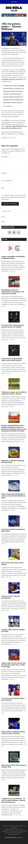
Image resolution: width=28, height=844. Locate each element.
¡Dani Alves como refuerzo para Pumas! (12, 563)
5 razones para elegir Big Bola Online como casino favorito (11, 359)
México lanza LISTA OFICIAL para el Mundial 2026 (14, 766)
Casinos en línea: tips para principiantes (10, 597)
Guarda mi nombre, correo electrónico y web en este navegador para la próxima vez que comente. (13, 197)
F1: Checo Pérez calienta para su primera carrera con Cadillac (12, 326)
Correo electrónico (7, 180)
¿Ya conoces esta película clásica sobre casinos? (12, 699)
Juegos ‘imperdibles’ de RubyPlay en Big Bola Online (13, 257)
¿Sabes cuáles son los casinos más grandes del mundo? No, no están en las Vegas (13, 665)
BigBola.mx (20, 838)
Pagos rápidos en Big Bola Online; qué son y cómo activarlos (13, 732)
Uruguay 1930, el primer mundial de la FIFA (13, 630)
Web (2, 188)
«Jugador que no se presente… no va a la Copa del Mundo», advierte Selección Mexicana (13, 800)
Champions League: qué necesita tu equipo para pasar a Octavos (13, 393)
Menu (15, 2)
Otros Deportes (11, 137)
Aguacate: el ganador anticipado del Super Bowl (12, 461)
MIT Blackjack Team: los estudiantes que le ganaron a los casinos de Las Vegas (12, 291)
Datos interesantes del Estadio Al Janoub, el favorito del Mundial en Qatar (13, 496)
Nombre (4, 173)
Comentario (5, 157)
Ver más (13, 271)
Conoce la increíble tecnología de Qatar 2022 (13, 530)
